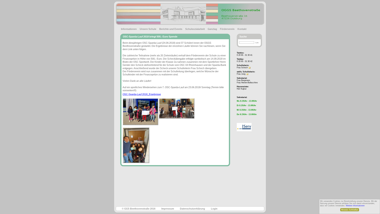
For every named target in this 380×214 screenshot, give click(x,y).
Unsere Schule (148, 29)
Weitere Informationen (355, 205)
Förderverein (227, 29)
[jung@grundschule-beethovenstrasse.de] (247, 72)
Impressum (167, 208)
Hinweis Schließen (349, 210)
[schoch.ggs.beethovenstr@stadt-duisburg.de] (249, 65)
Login (214, 208)
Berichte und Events (170, 29)
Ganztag (212, 29)
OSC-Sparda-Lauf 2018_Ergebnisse (142, 94)
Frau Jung (241, 74)
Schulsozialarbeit (195, 29)
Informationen (129, 29)
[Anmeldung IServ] (244, 122)
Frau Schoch (242, 67)
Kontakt (242, 29)
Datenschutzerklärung (192, 208)
